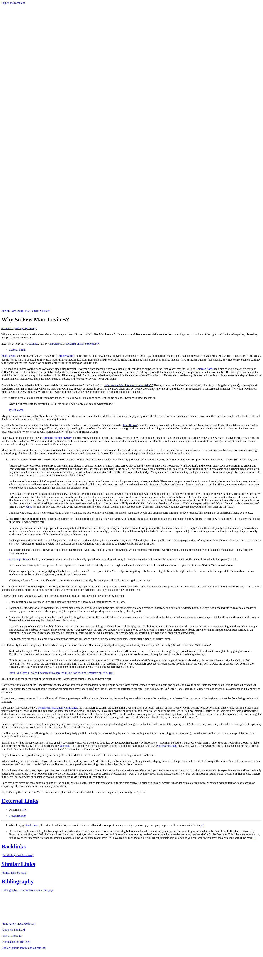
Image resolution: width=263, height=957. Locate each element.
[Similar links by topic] (14, 872)
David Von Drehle (19, 672)
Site (3, 310)
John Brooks (130, 425)
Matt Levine (8, 355)
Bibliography (17, 881)
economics (7, 328)
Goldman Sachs (204, 368)
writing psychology (26, 328)
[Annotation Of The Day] (15, 941)
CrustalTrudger (17, 815)
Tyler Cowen (16, 409)
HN (24, 809)
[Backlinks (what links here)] (17, 855)
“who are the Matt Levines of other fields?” (128, 385)
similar (80, 343)
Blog (20, 310)
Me (8, 310)
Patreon (35, 310)
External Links (17, 349)
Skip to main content (13, 2)
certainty (33, 343)
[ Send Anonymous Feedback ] (18, 923)
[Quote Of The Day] (13, 929)
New (13, 310)
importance (55, 343)
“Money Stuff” (65, 355)
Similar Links (18, 864)
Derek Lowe (32, 825)
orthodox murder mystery (57, 437)
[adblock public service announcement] (23, 947)
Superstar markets (167, 745)
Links (26, 310)
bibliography (92, 343)
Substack (45, 310)
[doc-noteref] (238, 385)
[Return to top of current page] (82, 917)
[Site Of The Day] (11, 935)
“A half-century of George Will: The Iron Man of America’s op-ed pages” (72, 672)
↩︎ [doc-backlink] (202, 825)
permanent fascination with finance (57, 707)
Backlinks (13, 846)
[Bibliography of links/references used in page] (27, 890)
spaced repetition (18, 559)
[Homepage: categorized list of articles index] (131, 307)
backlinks (70, 343)
